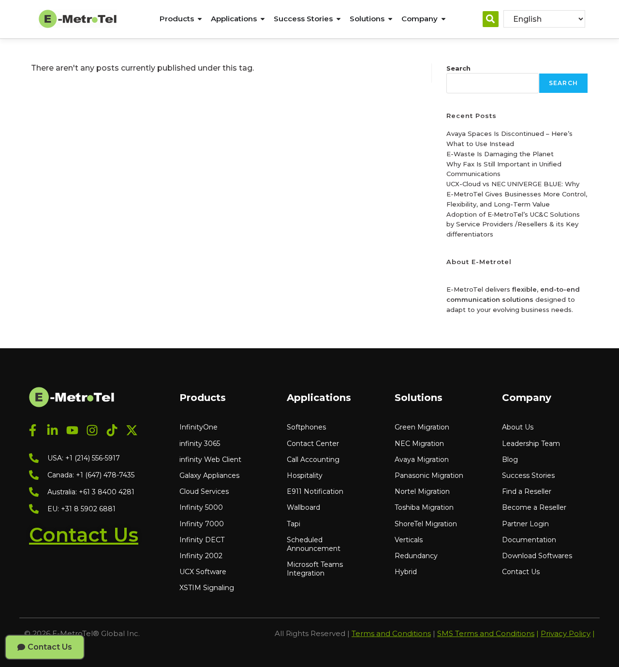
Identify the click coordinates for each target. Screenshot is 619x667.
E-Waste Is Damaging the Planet (500, 154)
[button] (491, 19)
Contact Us (83, 535)
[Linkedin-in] (52, 430)
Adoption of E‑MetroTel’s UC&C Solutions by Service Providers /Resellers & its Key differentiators (513, 224)
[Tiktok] (111, 430)
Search (458, 68)
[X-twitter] (131, 430)
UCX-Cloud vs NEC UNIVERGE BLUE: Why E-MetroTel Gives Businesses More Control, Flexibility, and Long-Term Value (516, 194)
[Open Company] (443, 19)
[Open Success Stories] (338, 19)
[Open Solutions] (390, 19)
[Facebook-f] (32, 430)
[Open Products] (199, 19)
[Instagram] (92, 430)
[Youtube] (72, 430)
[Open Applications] (262, 19)
